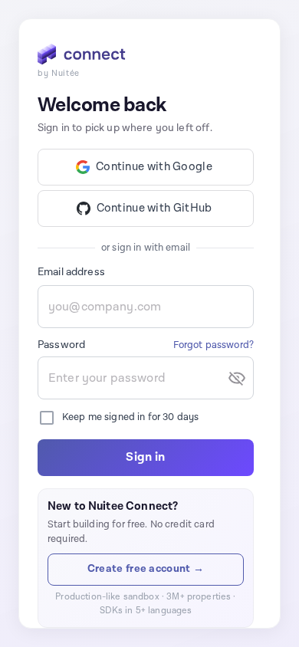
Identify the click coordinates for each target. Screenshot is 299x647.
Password (61, 345)
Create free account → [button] (145, 569)
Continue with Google (154, 166)
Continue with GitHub (154, 208)
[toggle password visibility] (237, 378)
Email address (71, 272)
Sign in (145, 457)
